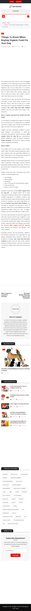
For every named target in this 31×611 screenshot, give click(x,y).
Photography (18, 495)
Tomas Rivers (15, 425)
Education (19, 481)
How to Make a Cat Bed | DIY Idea (19, 404)
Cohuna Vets (15, 416)
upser (13, 399)
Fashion (24, 492)
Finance (5, 478)
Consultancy (6, 520)
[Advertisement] (15, 64)
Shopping (5, 502)
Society (13, 502)
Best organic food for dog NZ (20, 225)
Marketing (6, 513)
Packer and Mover (19, 520)
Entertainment (16, 485)
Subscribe (15, 555)
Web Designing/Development (11, 509)
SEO (23, 509)
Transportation (7, 516)
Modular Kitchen (13, 523)
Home (4, 23)
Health (14, 513)
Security (21, 499)
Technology (6, 506)
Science (13, 499)
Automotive (24, 474)
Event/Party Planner (19, 488)
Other (17, 492)
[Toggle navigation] (3, 16)
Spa (4, 523)
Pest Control (6, 495)
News (10, 492)
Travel (15, 506)
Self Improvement (8, 481)
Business (5, 474)
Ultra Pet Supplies (6, 46)
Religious (5, 499)
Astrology (6, 485)
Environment (6, 488)
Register (18, 1)
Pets (8, 23)
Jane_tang (14, 390)
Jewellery (18, 516)
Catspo (13, 406)
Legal (4, 492)
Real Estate (14, 474)
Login (11, 1)
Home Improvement (15, 478)
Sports (21, 502)
